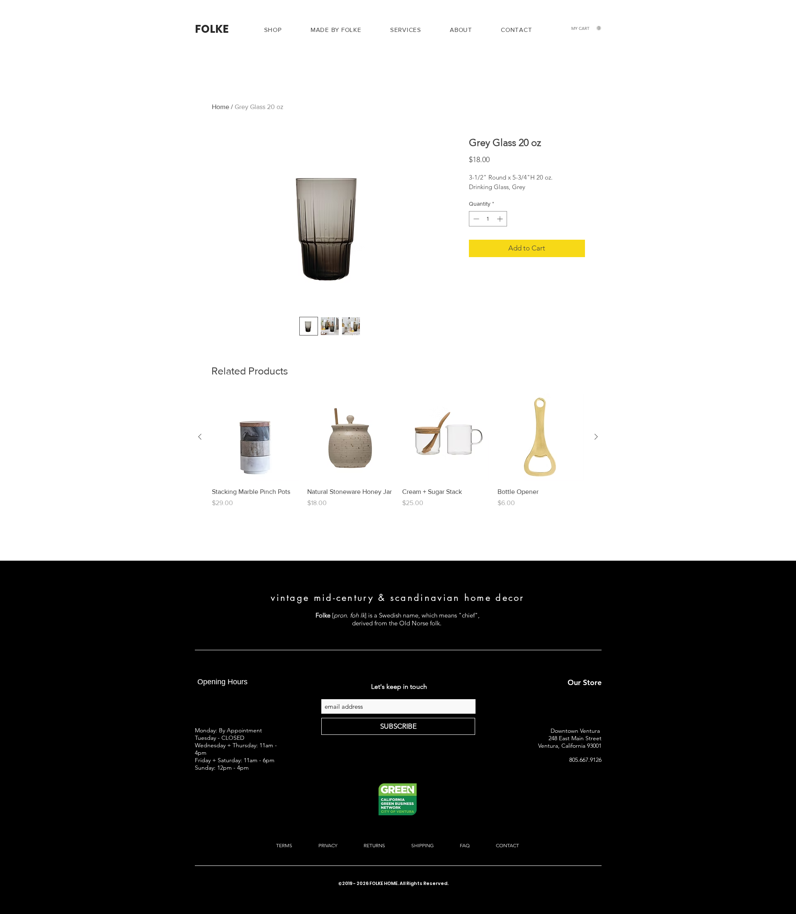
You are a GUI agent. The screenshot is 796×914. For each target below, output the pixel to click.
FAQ (464, 845)
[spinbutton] (488, 218)
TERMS (285, 845)
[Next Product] (596, 437)
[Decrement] (475, 218)
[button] (405, 29)
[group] (398, 455)
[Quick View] (350, 437)
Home (220, 106)
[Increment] (500, 218)
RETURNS (374, 845)
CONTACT (507, 845)
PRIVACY (327, 845)
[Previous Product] (200, 437)
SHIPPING (422, 845)
